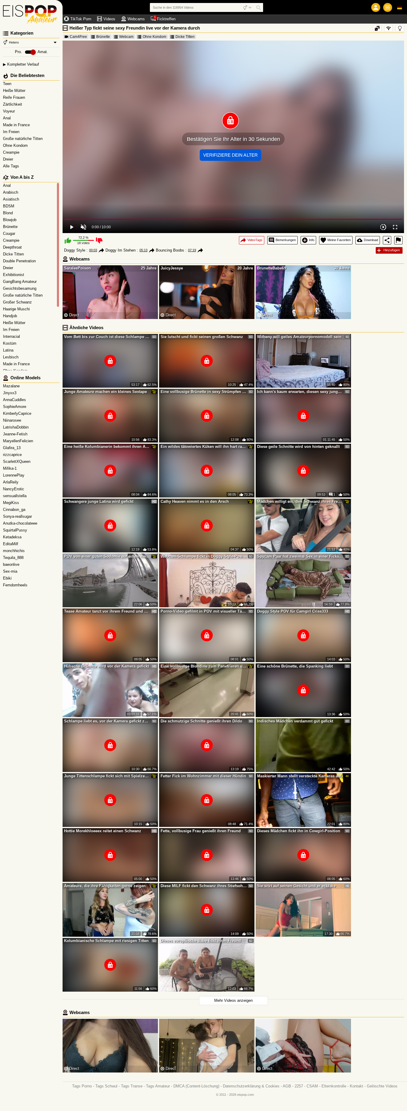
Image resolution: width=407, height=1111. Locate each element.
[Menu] (387, 7)
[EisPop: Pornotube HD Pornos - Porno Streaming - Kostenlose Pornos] (31, 12)
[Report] (398, 240)
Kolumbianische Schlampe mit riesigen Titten (106, 941)
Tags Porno (82, 1086)
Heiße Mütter (15, 90)
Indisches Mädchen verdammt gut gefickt (295, 721)
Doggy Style (74, 250)
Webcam (126, 36)
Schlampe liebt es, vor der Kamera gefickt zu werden (107, 721)
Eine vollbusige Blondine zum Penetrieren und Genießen (204, 666)
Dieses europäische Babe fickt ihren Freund (201, 941)
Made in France (17, 125)
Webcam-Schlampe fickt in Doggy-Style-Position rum (204, 556)
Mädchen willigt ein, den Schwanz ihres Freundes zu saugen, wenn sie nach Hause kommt (300, 501)
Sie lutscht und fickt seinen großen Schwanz (202, 337)
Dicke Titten (185, 36)
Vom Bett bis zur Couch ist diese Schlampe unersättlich (107, 337)
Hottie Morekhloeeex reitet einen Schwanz (102, 831)
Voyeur (9, 111)
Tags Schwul (106, 1086)
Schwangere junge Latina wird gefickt (98, 501)
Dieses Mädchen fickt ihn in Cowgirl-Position (298, 831)
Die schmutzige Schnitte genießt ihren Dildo (201, 721)
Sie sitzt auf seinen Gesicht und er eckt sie (296, 886)
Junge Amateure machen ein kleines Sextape (105, 391)
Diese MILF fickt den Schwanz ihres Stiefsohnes (204, 886)
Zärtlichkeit (13, 104)
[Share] (387, 240)
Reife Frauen (14, 97)
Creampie (12, 152)
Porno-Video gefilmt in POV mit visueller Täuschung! (204, 611)
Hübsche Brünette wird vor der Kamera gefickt (106, 666)
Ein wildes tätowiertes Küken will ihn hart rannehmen (204, 446)
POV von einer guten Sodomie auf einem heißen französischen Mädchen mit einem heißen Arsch (107, 556)
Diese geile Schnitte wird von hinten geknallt (298, 446)
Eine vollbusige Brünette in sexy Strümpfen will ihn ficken (204, 391)
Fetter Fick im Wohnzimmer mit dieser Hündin (203, 776)
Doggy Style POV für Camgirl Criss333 (292, 611)
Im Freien (12, 132)
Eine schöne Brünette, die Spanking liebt (295, 666)
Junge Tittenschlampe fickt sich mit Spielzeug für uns (107, 776)
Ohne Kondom (16, 145)
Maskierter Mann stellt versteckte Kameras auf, (300, 776)
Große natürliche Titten (23, 138)
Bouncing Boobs (170, 250)
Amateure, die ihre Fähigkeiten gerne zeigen (105, 886)
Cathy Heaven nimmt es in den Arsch (195, 501)
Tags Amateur (158, 1086)
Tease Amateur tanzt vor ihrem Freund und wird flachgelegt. (107, 611)
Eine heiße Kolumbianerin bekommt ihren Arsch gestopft (107, 446)
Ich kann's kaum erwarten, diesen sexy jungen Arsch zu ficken (300, 391)
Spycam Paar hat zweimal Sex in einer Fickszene (300, 556)
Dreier (8, 159)
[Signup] (375, 7)
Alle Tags (11, 166)
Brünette (103, 36)
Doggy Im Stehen (120, 250)
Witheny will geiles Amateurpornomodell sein (299, 337)
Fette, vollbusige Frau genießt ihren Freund (201, 831)
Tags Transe (131, 1086)
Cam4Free (78, 36)
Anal (7, 118)
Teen (8, 83)
